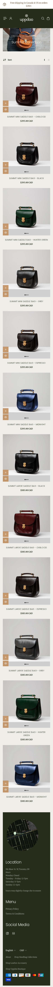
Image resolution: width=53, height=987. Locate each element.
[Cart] (48, 18)
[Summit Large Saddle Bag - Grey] (26, 642)
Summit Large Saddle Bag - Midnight (26, 796)
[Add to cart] (5, 103)
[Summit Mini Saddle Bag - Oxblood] (26, 88)
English (9, 950)
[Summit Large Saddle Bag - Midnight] (26, 768)
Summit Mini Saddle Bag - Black (26, 178)
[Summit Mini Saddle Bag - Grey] (26, 273)
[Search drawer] (42, 18)
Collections (16, 36)
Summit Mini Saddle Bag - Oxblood (26, 116)
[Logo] (26, 18)
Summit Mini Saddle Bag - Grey (26, 301)
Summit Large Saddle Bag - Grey (26, 670)
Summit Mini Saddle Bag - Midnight (26, 424)
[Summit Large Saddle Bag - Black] (26, 458)
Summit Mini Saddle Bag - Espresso (26, 362)
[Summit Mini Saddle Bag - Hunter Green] (26, 211)
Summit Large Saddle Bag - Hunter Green (26, 734)
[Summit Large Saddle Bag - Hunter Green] (26, 704)
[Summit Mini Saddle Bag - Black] (26, 150)
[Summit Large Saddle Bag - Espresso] (26, 581)
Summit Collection (34, 36)
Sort (10, 60)
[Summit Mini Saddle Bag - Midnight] (26, 396)
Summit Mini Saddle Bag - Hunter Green (26, 239)
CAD (22, 950)
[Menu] (5, 18)
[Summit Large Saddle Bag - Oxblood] (26, 519)
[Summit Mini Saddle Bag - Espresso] (26, 335)
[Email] (13, 933)
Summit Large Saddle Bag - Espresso (26, 609)
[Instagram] (7, 933)
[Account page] (10, 18)
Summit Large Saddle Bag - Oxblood (26, 547)
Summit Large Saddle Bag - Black (26, 486)
